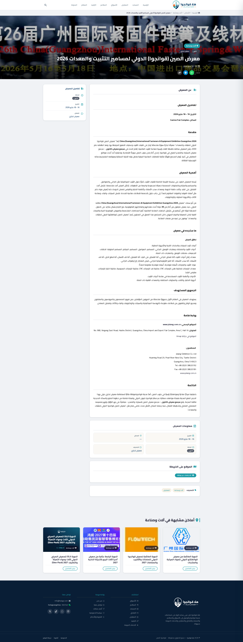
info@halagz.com (61, 600)
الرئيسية (146, 5)
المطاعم (103, 5)
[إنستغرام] (68, 611)
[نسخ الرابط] (179, 72)
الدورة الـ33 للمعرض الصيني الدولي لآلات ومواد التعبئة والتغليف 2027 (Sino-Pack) (64, 560)
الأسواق (114, 5)
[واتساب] (191, 72)
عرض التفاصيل (190, 568)
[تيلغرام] (185, 72)
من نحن (100, 600)
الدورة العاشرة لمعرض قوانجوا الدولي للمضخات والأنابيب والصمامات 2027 (143, 560)
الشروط (56, 638)
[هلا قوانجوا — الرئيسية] (172, 602)
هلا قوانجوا (190, 637)
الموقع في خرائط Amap (186, 336)
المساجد (135, 5)
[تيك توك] (56, 611)
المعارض (125, 5)
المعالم (84, 5)
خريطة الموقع (47, 638)
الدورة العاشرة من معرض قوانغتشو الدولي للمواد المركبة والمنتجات (182, 560)
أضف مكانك (99, 608)
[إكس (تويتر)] (50, 611)
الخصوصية (64, 638)
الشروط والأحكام (97, 617)
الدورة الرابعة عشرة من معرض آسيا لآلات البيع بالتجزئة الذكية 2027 (103, 560)
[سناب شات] (62, 611)
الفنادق (134, 612)
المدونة (74, 5)
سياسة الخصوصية (97, 612)
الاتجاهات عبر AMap (184, 475)
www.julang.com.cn (172, 324)
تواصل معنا (99, 604)
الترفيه (93, 5)
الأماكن (187, 12)
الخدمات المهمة (131, 625)
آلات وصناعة (177, 12)
